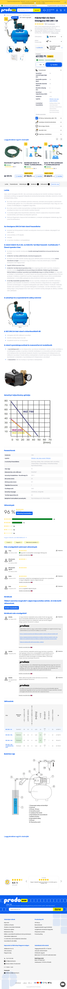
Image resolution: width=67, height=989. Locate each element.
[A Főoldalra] (8, 10)
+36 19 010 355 (9, 958)
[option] (44, 882)
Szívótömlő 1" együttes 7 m (13, 163)
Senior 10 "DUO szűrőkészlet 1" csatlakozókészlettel (53, 163)
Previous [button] (26, 881)
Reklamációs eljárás (9, 929)
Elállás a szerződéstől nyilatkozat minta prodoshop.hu (17, 934)
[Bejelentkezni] (57, 10)
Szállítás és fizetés (9, 925)
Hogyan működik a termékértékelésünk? (14, 537)
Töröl (31, 10)
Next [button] (61, 881)
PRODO (52, 99)
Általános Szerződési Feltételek (12, 927)
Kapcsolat (6, 922)
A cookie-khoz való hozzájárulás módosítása (15, 938)
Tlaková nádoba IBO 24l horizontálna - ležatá (32, 642)
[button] (61, 47)
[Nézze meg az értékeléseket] (39, 24)
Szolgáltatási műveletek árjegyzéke (44, 929)
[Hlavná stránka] (4, 15)
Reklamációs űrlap (8, 931)
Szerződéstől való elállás (10, 941)
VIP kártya (37, 922)
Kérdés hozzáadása (11, 608)
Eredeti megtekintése (24, 555)
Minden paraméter (41, 114)
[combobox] (54, 37)
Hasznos (60, 550)
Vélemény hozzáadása (24, 513)
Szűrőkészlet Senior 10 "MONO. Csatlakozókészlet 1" (33, 164)
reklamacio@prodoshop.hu (12, 972)
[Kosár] (60, 10)
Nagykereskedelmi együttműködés (43, 927)
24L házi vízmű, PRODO (43, 458)
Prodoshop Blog (39, 934)
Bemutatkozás (38, 925)
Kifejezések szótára (40, 931)
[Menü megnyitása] (64, 10)
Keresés (37, 10)
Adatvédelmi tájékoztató (10, 936)
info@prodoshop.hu (11, 961)
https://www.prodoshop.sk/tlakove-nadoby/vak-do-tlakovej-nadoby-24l (39, 633)
